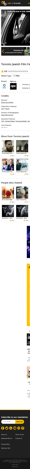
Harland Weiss (10, 121)
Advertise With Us (6, 438)
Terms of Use (19, 435)
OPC (2, 109)
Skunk (7, 109)
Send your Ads (5, 448)
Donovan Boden (21, 121)
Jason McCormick (7, 115)
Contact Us (18, 438)
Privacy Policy (5, 444)
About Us (4, 435)
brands (13, 3)
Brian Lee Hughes (7, 102)
